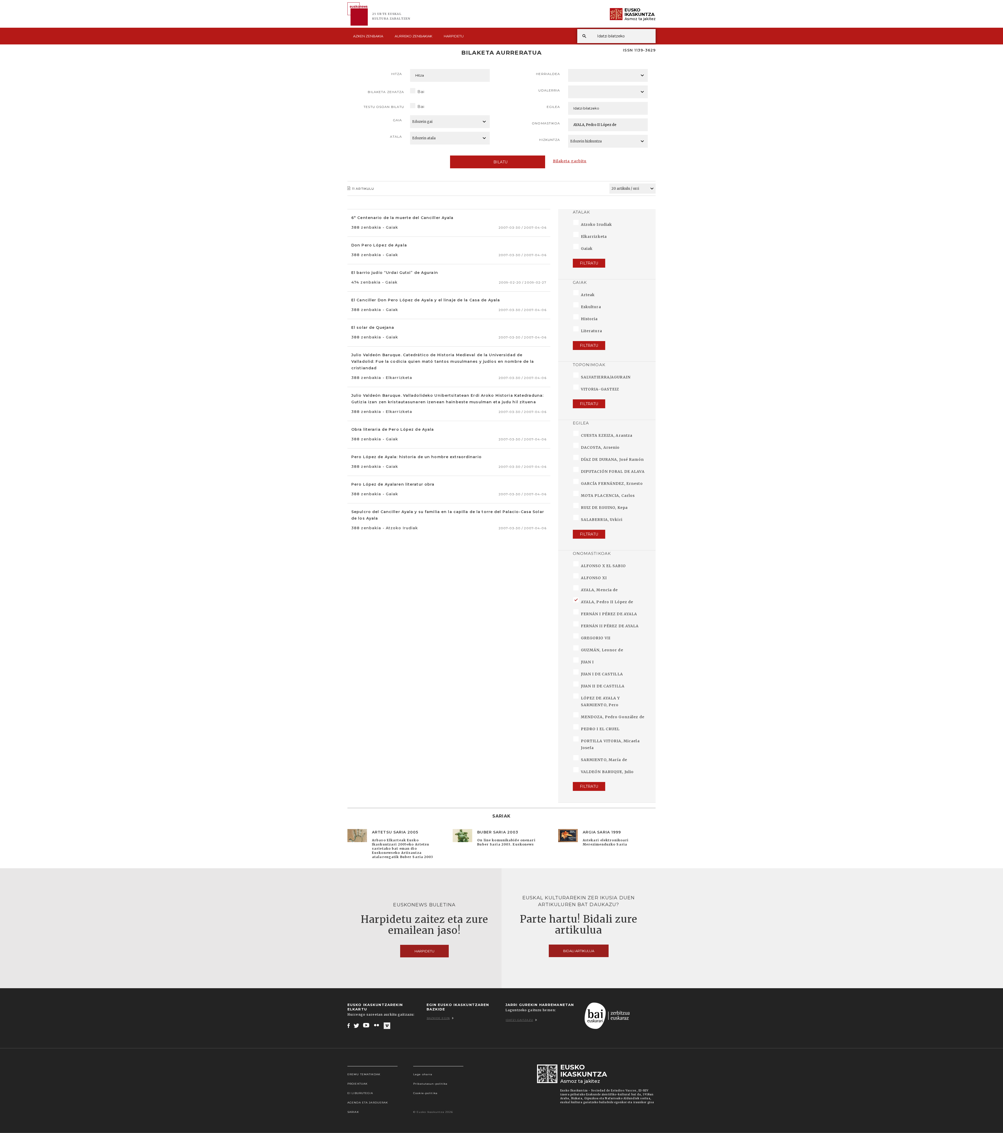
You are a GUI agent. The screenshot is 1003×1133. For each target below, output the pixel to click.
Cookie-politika (425, 1093)
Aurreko (413, 36)
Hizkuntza (549, 140)
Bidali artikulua (578, 951)
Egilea (553, 107)
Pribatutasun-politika (430, 1083)
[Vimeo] (387, 1025)
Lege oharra (422, 1074)
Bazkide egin (438, 1018)
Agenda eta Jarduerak (367, 1102)
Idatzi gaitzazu (519, 1020)
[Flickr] (377, 1025)
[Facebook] (348, 1025)
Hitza (396, 74)
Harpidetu (454, 36)
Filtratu (589, 263)
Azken (368, 36)
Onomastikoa (546, 123)
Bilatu (500, 162)
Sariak (353, 1112)
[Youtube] (366, 1025)
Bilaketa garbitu (570, 161)
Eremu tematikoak (363, 1074)
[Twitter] (356, 1025)
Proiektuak (357, 1083)
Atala (396, 137)
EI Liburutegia (360, 1093)
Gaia (397, 120)
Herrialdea (548, 74)
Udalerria (549, 90)
